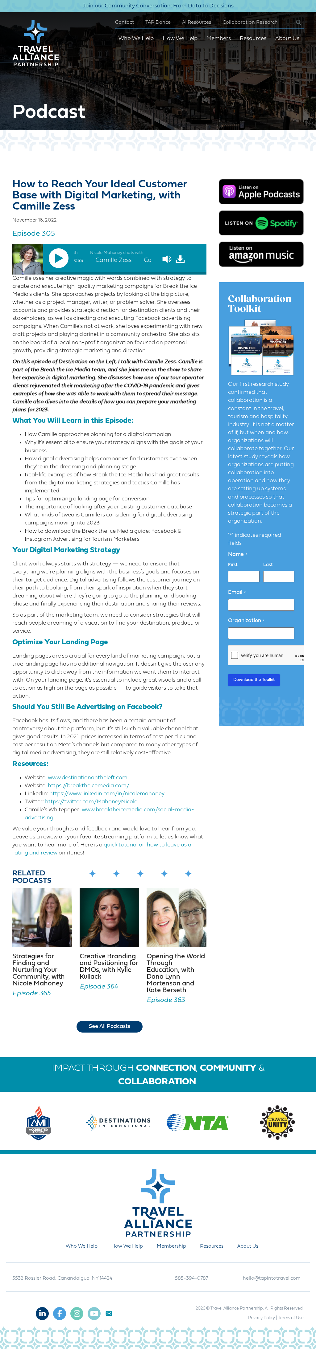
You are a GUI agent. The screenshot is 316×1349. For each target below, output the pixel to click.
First (233, 565)
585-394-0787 (191, 1278)
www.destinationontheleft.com (87, 778)
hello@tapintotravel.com (272, 1278)
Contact (124, 22)
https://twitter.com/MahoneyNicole (91, 802)
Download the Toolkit (254, 680)
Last (268, 565)
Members (218, 39)
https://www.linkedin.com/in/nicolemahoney (106, 794)
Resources (253, 39)
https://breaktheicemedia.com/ (88, 786)
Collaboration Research (250, 22)
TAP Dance (158, 22)
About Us (287, 39)
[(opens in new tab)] (261, 191)
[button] (294, 22)
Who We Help (136, 39)
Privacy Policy (261, 1318)
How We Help (180, 39)
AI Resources (196, 22)
